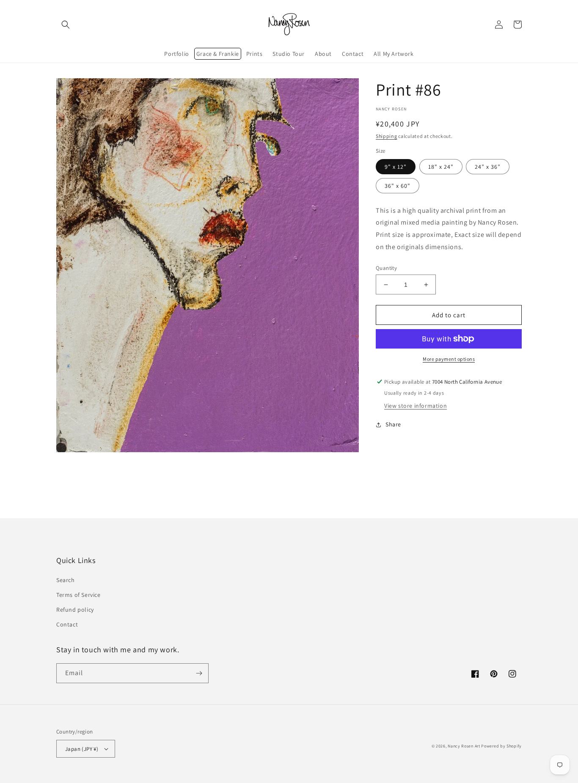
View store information (415, 405)
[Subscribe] (199, 673)
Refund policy (75, 609)
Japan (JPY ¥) (81, 749)
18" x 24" (441, 166)
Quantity (386, 268)
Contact (67, 624)
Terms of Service (78, 595)
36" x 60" (397, 186)
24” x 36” (488, 166)
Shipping (386, 136)
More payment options (449, 359)
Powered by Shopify (501, 746)
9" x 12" (396, 166)
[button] (65, 24)
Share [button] (393, 424)
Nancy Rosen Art (464, 746)
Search (65, 580)
